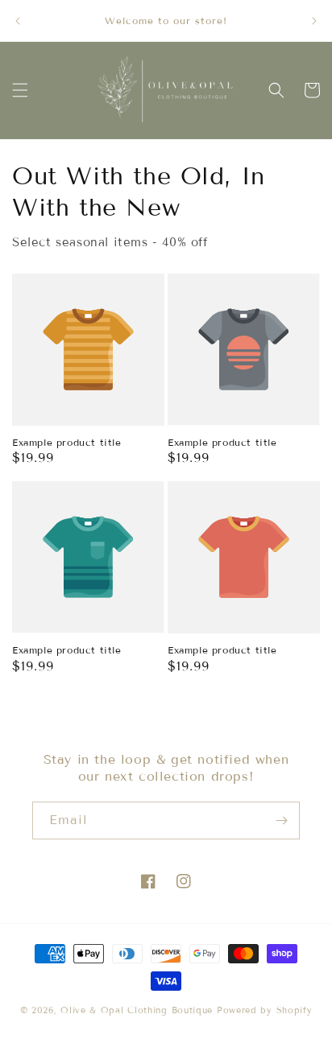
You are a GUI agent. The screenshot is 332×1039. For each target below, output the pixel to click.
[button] (20, 90)
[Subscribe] (281, 820)
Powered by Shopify (265, 1010)
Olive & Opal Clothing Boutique (136, 1010)
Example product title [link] (67, 442)
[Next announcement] (314, 21)
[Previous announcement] (17, 21)
